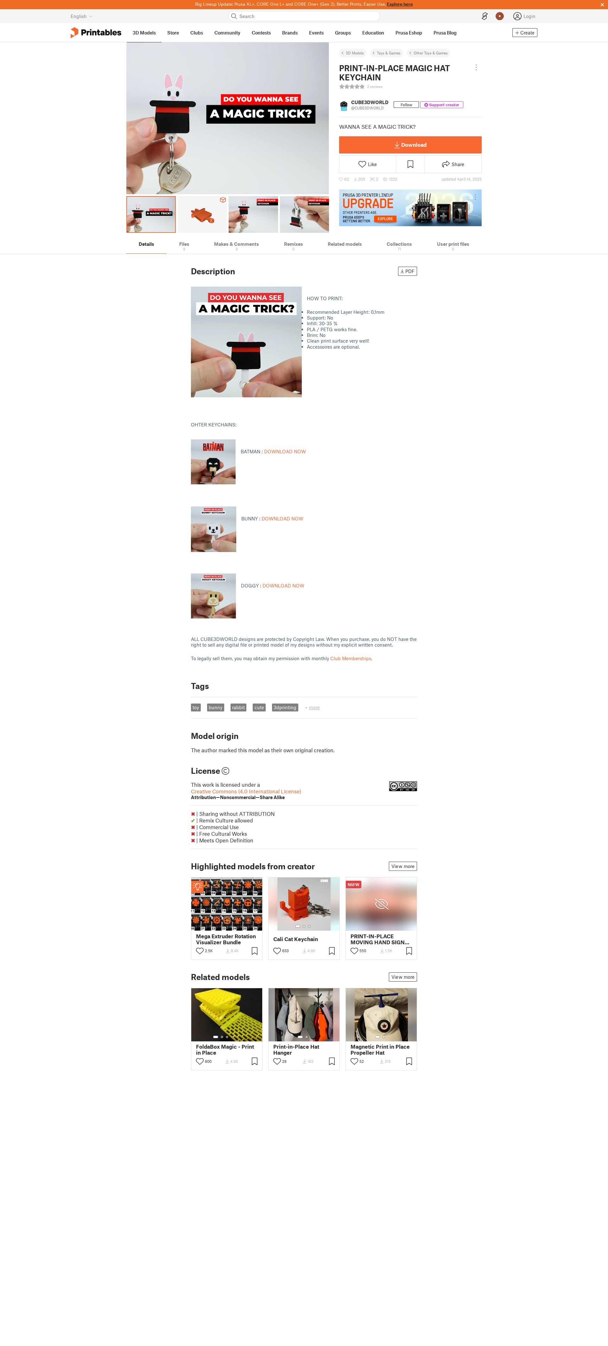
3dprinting (285, 707)
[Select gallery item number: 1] (297, 926)
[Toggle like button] (200, 951)
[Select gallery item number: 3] (309, 926)
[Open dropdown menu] (476, 67)
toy (196, 707)
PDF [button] (410, 271)
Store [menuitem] (173, 32)
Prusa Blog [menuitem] (445, 32)
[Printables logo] (96, 32)
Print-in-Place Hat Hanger (296, 1050)
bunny (215, 707)
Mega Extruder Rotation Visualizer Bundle (226, 939)
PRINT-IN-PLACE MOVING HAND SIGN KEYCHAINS (378, 939)
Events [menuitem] (316, 32)
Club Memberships (350, 658)
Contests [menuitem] (261, 32)
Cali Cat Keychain (295, 939)
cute (259, 707)
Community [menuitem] (227, 32)
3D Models (355, 53)
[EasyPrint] (485, 16)
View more (403, 866)
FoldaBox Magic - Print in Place (225, 1050)
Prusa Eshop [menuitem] (409, 32)
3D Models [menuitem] (144, 32)
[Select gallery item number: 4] (232, 1037)
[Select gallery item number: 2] (304, 926)
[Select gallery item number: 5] (236, 1037)
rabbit (238, 707)
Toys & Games (389, 53)
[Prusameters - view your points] (500, 16)
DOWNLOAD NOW (285, 451)
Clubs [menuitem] (196, 32)
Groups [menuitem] (343, 32)
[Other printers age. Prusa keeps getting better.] (410, 207)
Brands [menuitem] (290, 32)
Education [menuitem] (373, 32)
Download (414, 144)
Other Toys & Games (431, 53)
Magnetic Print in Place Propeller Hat (380, 1050)
